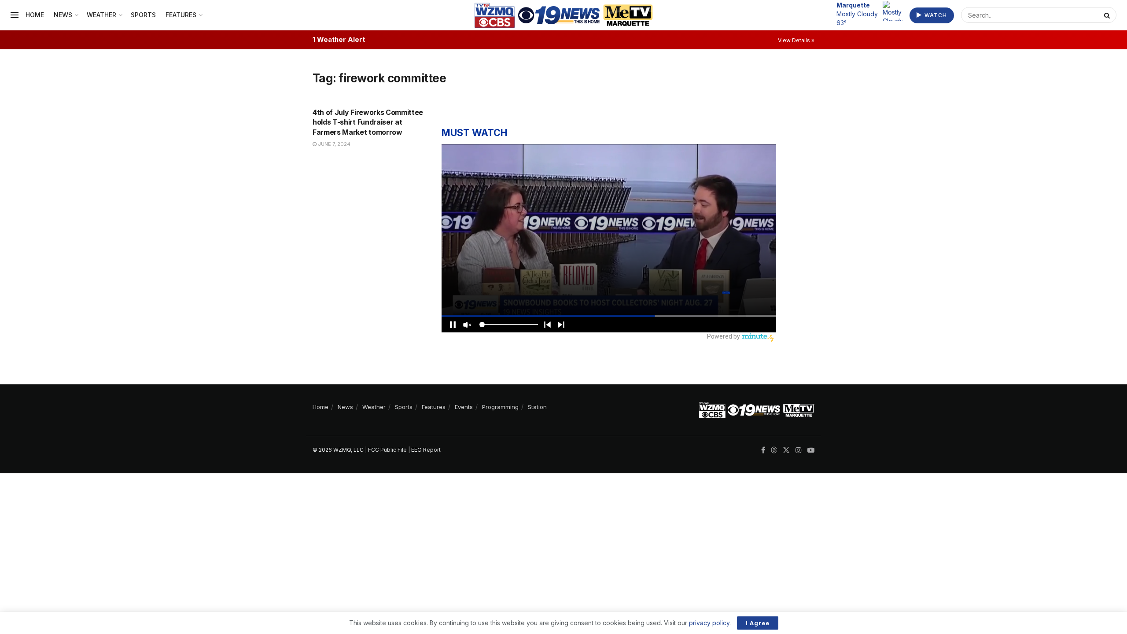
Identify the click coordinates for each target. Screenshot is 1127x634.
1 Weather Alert (339, 39)
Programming (500, 406)
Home (35, 14)
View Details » (796, 40)
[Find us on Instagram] (799, 450)
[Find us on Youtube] (810, 450)
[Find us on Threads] (774, 450)
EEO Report (426, 449)
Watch (935, 15)
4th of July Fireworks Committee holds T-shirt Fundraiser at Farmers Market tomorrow (368, 122)
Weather (101, 14)
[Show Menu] (14, 15)
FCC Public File (387, 449)
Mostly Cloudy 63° (857, 13)
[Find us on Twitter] (786, 450)
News (63, 14)
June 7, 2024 (333, 144)
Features (181, 14)
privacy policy (709, 623)
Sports (143, 14)
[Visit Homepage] (564, 15)
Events (464, 406)
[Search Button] (1108, 15)
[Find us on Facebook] (763, 450)
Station (537, 406)
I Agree (758, 623)
